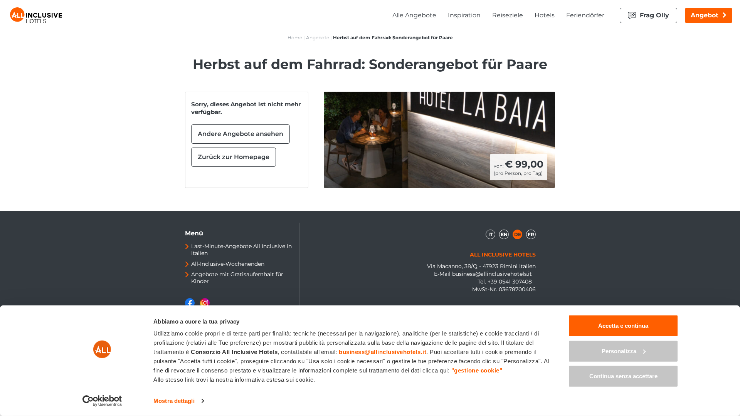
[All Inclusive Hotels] (36, 15)
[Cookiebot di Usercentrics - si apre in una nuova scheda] (102, 401)
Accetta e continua (623, 325)
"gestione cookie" (477, 370)
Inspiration (464, 15)
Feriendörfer (585, 15)
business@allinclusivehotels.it (492, 273)
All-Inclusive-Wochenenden (227, 263)
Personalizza (619, 350)
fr (531, 234)
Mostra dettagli (174, 401)
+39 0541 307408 (510, 281)
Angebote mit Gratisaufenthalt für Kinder (237, 278)
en (504, 234)
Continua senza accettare (623, 376)
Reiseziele (507, 15)
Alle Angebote (414, 15)
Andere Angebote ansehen (240, 134)
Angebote (317, 37)
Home (295, 37)
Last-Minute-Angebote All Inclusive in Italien (241, 250)
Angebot (704, 15)
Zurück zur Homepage (233, 157)
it (490, 234)
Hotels (545, 15)
